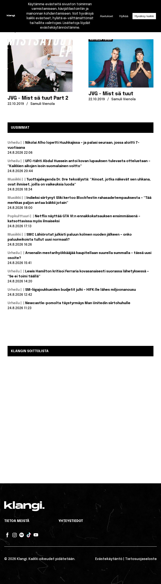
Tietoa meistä (16, 521)
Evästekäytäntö (108, 559)
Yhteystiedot (70, 521)
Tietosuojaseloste (141, 559)
